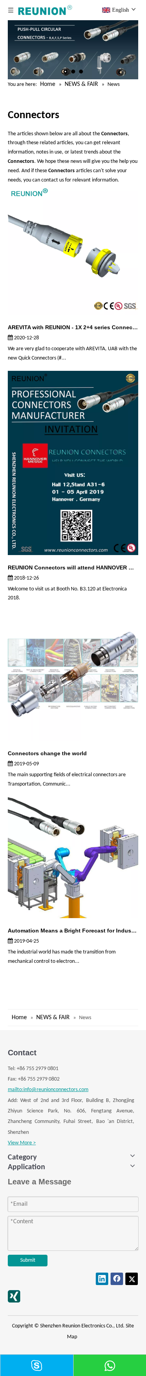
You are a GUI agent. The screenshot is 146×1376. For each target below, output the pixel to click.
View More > (22, 1143)
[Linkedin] (102, 1279)
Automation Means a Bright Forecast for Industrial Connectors (73, 930)
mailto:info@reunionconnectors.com (48, 1090)
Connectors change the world (47, 753)
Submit (27, 1260)
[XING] (14, 1296)
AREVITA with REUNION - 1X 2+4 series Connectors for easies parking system (73, 327)
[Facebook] (117, 1279)
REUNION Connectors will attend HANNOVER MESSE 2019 (73, 567)
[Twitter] (131, 1279)
